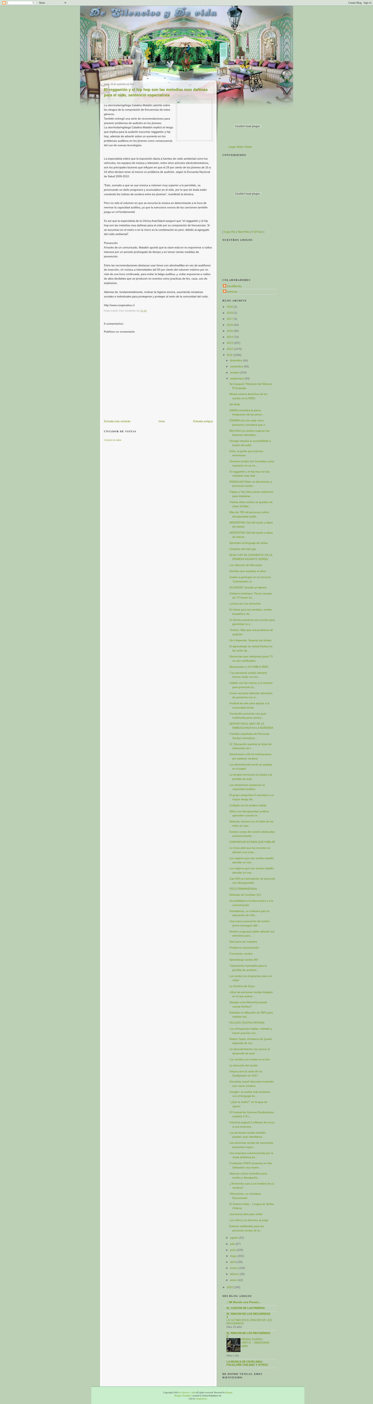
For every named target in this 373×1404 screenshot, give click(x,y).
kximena (232, 291)
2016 (230, 324)
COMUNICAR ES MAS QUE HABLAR (252, 841)
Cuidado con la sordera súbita (247, 805)
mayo (234, 1255)
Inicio (162, 421)
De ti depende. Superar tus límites (250, 640)
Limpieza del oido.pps (242, 548)
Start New (244, 231)
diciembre (236, 360)
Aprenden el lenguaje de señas (248, 542)
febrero (235, 1274)
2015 (230, 330)
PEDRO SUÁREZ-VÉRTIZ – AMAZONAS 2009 (255, 1343)
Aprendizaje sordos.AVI (243, 959)
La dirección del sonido (243, 1065)
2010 (230, 1287)
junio (233, 1249)
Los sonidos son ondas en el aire (249, 1059)
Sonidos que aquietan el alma (247, 571)
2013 (230, 342)
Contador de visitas (112, 440)
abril (233, 1261)
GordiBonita (234, 286)
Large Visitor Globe (240, 146)
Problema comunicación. (244, 947)
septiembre (237, 378)
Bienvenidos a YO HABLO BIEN (248, 666)
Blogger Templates (183, 1395)
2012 (230, 348)
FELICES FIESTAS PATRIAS (246, 1022)
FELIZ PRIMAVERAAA (243, 888)
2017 (230, 318)
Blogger (229, 1392)
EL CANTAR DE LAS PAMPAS (246, 1308)
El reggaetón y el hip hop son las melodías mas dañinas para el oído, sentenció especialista (156, 92)
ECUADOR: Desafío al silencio (248, 587)
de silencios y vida (187, 1392)
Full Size (257, 231)
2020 (230, 306)
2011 (230, 354)
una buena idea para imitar (246, 1214)
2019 (230, 312)
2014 (230, 336)
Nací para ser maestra (243, 941)
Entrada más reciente (117, 421)
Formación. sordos (241, 953)
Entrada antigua (203, 421)
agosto (234, 1237)
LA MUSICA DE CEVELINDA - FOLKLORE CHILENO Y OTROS (247, 1363)
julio (233, 1243)
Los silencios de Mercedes (245, 565)
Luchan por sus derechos (245, 603)
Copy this (229, 231)
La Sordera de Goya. (242, 986)
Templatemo (201, 1398)
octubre (235, 372)
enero (234, 1280)
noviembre (237, 366)
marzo (234, 1267)
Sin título (234, 404)
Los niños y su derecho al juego (248, 1220)
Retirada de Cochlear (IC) (245, 894)
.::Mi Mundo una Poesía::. (244, 1302)
